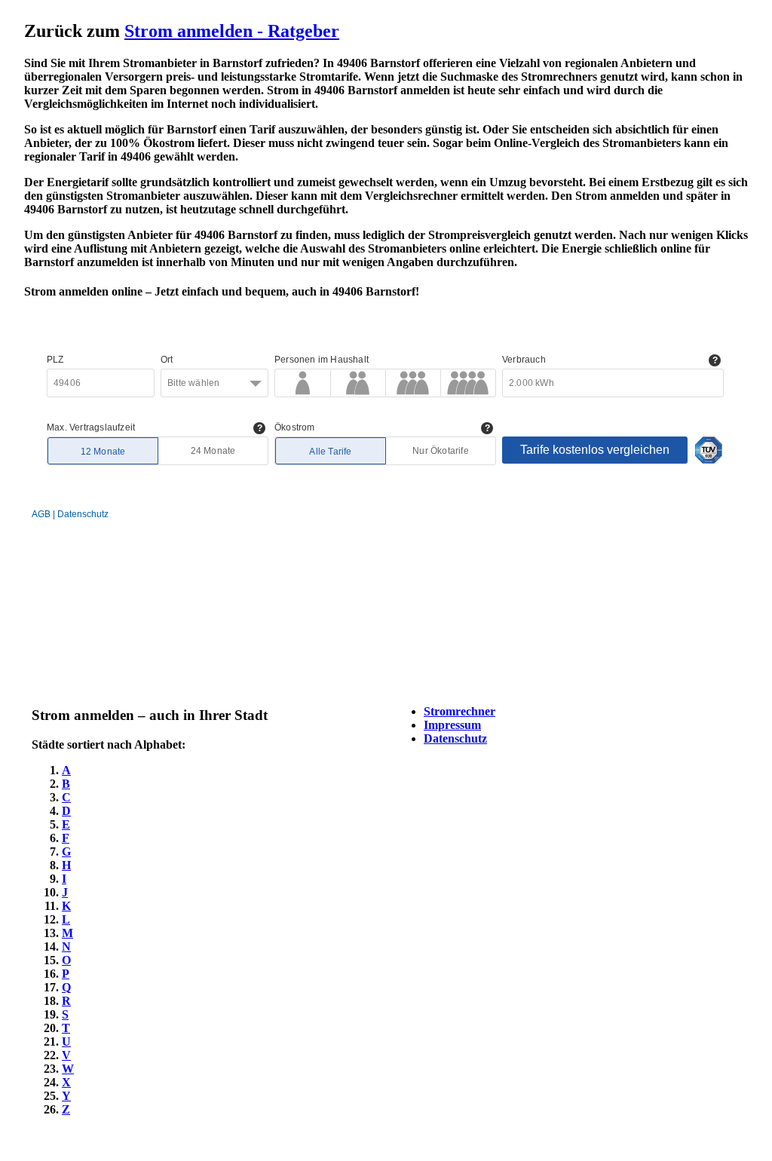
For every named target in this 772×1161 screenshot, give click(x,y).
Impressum (452, 724)
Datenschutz (455, 738)
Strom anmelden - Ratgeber (231, 31)
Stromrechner (459, 711)
